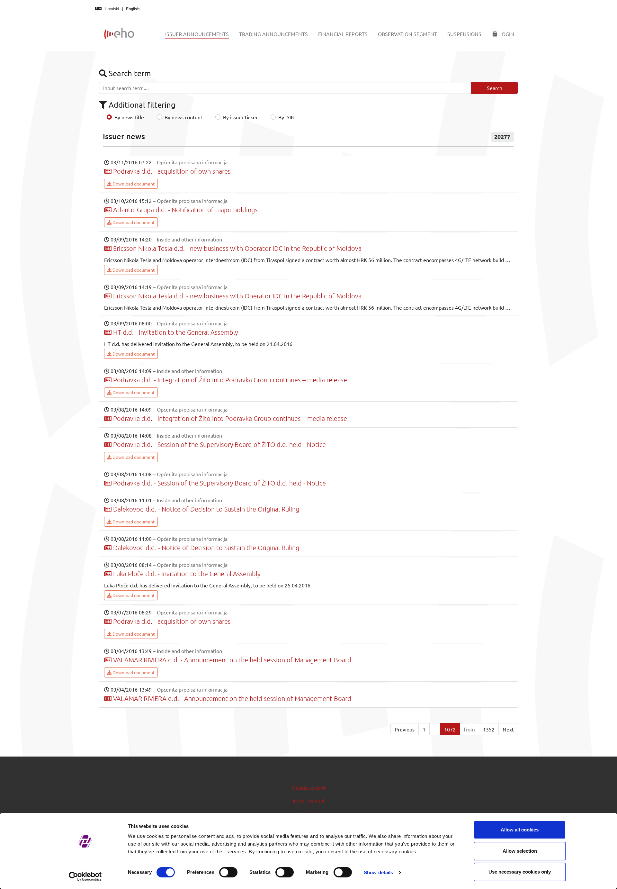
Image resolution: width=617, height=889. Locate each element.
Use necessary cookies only (519, 872)
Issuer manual (308, 800)
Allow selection (520, 851)
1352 (489, 729)
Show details (378, 872)
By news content (183, 117)
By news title (129, 117)
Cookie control (308, 787)
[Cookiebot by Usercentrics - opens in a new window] (85, 876)
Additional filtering (141, 104)
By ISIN (286, 117)
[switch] (228, 872)
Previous (405, 729)
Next (508, 729)
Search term (129, 73)
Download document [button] (133, 183)
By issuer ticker (240, 117)
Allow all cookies (520, 829)
